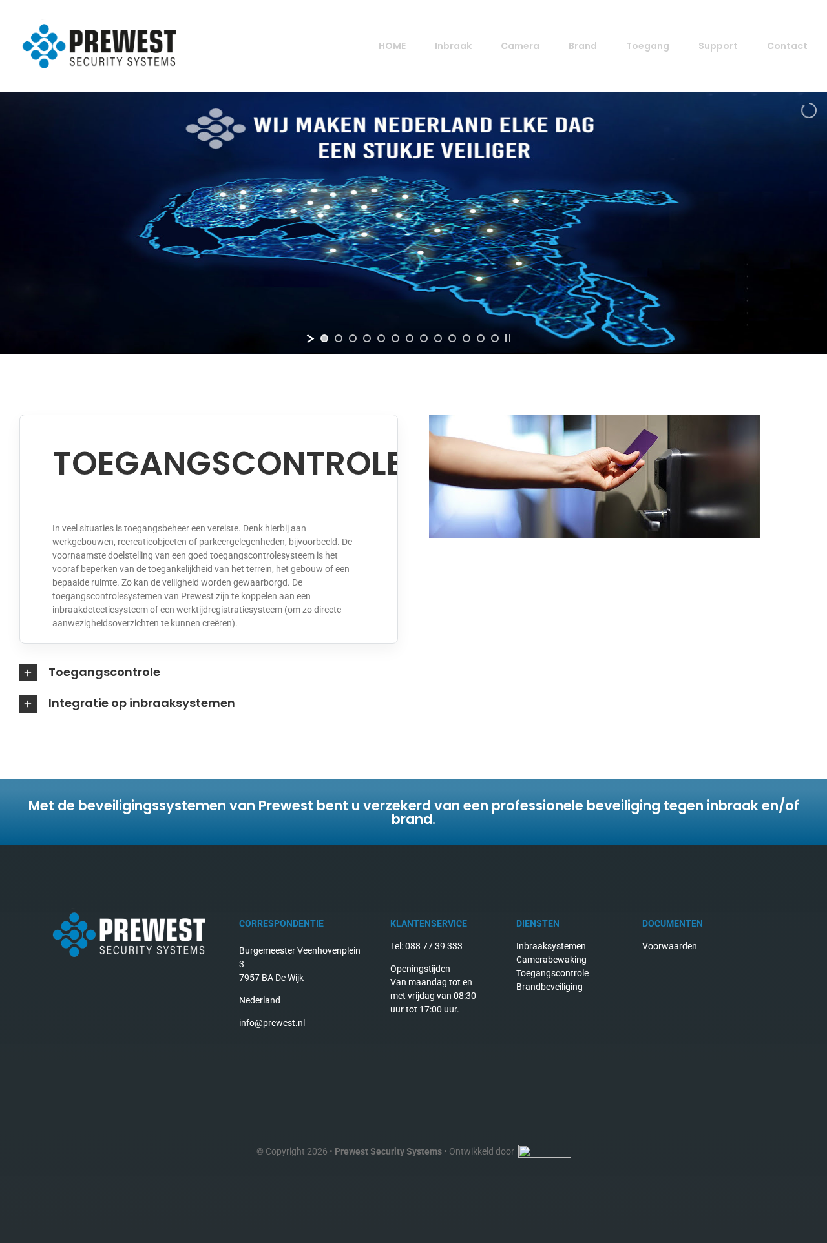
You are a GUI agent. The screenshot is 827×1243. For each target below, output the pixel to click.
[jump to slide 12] (481, 338)
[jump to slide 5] (381, 338)
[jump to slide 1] (324, 338)
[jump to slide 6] (395, 338)
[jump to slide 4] (367, 338)
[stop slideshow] (507, 338)
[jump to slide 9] (438, 338)
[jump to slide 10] (452, 338)
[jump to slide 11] (466, 338)
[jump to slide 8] (424, 338)
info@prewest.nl (272, 1023)
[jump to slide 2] (338, 338)
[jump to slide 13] (495, 338)
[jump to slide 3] (353, 338)
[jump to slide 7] (410, 338)
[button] (413, 672)
